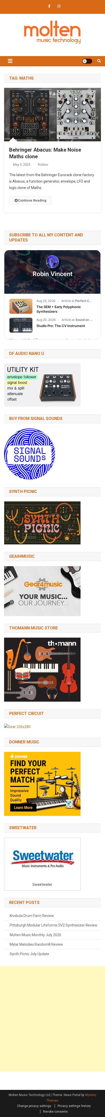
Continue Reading (32, 200)
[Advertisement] (52, 1019)
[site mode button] (87, 61)
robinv (43, 164)
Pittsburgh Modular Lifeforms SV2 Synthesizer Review (53, 925)
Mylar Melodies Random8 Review (36, 944)
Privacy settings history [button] (74, 1106)
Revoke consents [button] (55, 1111)
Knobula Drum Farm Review (32, 916)
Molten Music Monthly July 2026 (35, 935)
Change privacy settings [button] (34, 1106)
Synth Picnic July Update (29, 954)
